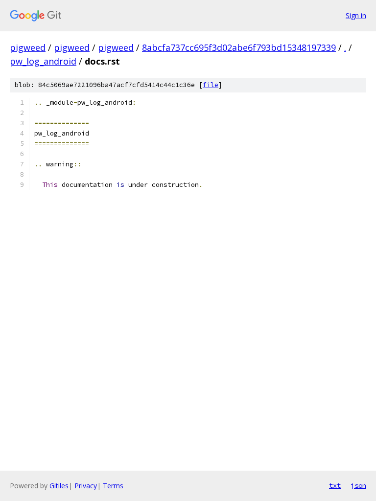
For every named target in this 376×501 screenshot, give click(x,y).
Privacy (85, 485)
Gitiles (59, 485)
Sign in (356, 15)
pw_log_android (43, 61)
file (210, 85)
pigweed (28, 47)
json (358, 485)
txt (335, 485)
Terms (113, 485)
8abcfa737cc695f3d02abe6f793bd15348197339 (239, 47)
